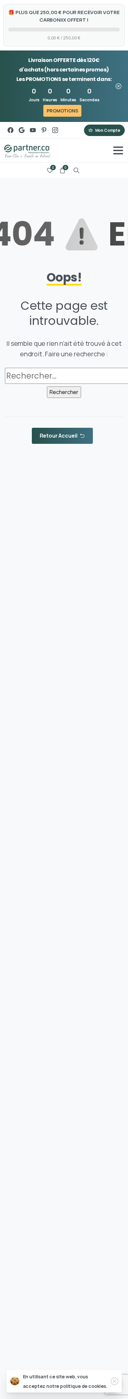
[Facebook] (10, 130)
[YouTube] (33, 130)
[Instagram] (55, 130)
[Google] (22, 130)
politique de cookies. (83, 1386)
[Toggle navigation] (118, 150)
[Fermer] (118, 86)
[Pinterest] (44, 130)
